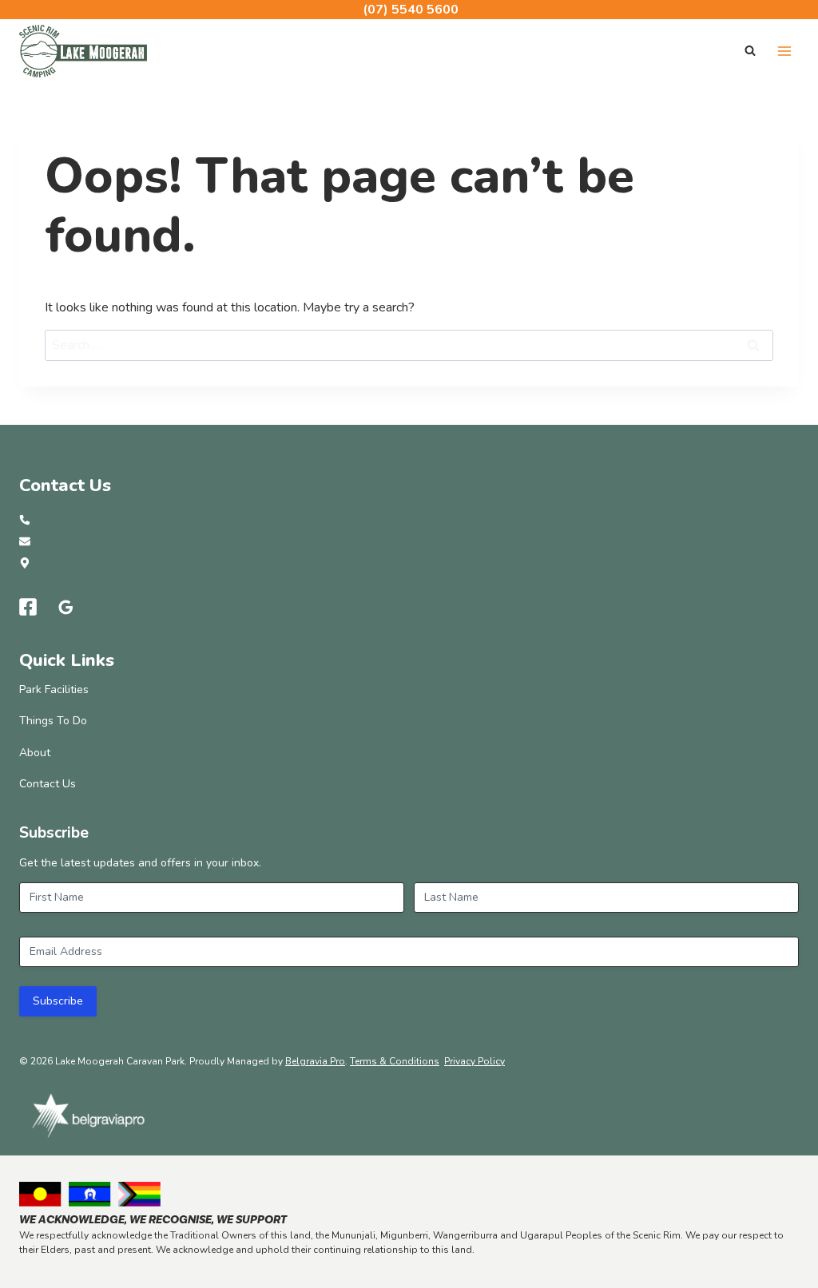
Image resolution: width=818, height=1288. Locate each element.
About (34, 752)
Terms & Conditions (394, 1061)
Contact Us (47, 783)
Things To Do (53, 720)
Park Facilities (54, 689)
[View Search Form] (750, 51)
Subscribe (58, 1001)
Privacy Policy (474, 1061)
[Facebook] (28, 607)
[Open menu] (784, 50)
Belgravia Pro (315, 1061)
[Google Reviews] (66, 607)
